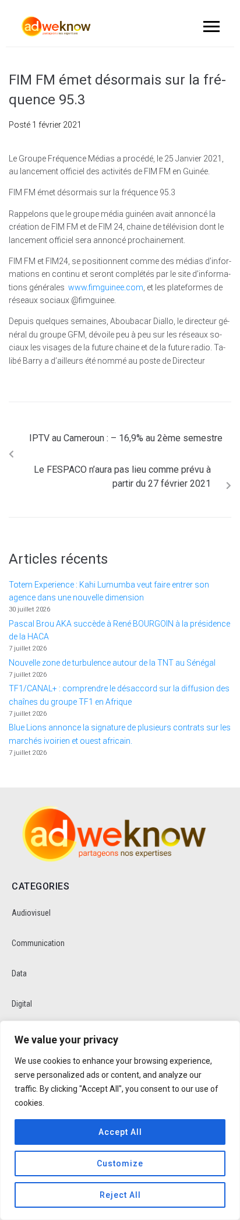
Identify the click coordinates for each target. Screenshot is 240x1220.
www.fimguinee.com (105, 287)
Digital (22, 1003)
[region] (120, 1120)
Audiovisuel (31, 912)
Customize (120, 1163)
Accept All (120, 1132)
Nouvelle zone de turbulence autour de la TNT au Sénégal (112, 662)
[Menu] (210, 26)
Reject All (120, 1195)
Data (19, 973)
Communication (38, 943)
